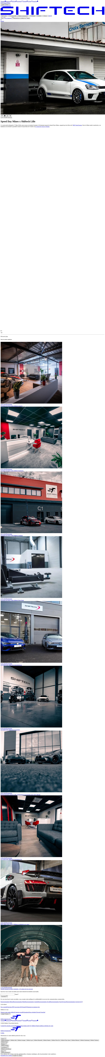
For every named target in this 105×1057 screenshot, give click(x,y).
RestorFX (24, 1007)
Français (5, 4)
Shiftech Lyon (30, 1040)
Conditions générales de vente (46, 1025)
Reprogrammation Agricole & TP (74, 1001)
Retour (2, 21)
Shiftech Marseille (38, 1040)
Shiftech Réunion (75, 1040)
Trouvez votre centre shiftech (8, 1012)
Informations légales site (23, 1025)
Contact (5, 2)
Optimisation (4, 16)
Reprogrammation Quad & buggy (58, 1001)
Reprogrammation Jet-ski (44, 1001)
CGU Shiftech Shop (34, 1025)
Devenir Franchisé (40, 1012)
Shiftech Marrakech (5, 1052)
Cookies (3, 1025)
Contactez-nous (18, 1012)
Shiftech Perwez (5, 1045)
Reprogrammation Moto (19, 1001)
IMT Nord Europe (77, 125)
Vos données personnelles (11, 1025)
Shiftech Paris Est (56, 1040)
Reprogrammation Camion (31, 1001)
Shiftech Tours (4, 1041)
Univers (45, 16)
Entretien (39, 16)
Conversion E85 (12, 16)
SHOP (50, 16)
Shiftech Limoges (21, 1040)
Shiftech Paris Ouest (65, 1040)
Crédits (2, 1033)
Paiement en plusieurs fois (33, 1007)
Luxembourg (4, 1047)
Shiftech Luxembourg (6, 1049)
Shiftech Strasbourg (84, 1040)
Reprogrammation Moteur (7, 1001)
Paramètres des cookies (6, 1055)
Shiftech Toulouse (94, 1040)
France (3, 1038)
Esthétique (32, 16)
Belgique (3, 1043)
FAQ (2, 2)
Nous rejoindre (32, 1012)
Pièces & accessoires (23, 16)
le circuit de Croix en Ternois (42, 126)
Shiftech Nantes (46, 1040)
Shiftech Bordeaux (5, 1040)
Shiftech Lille (13, 1040)
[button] (1, 333)
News (8, 2)
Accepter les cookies (17, 1055)
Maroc (2, 1051)
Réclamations (25, 1012)
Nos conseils (4, 1007)
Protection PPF (10, 1007)
